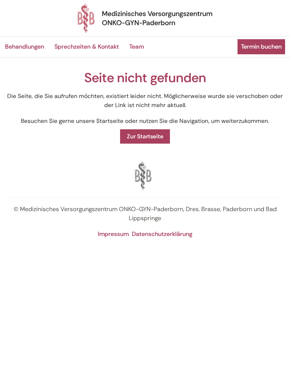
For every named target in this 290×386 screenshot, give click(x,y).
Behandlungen (24, 47)
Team (136, 47)
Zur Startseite (145, 136)
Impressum (113, 234)
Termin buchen (261, 47)
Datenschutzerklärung (162, 234)
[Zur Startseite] (145, 18)
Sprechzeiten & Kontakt (86, 47)
